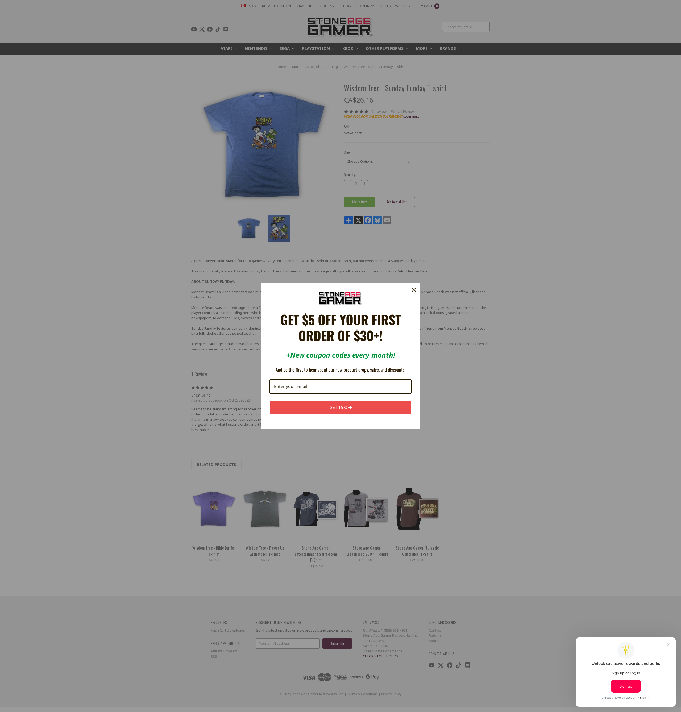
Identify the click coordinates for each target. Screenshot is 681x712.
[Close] (414, 289)
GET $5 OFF (340, 407)
